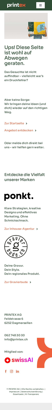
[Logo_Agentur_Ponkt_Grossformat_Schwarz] (18, 194)
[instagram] (11, 371)
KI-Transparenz (32, 394)
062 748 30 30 (14, 335)
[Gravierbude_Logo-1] (15, 236)
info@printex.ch (16, 339)
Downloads (18, 394)
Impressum (14, 392)
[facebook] (5, 371)
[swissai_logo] (18, 358)
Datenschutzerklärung (31, 392)
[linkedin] (17, 371)
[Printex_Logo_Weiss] (16, 4)
